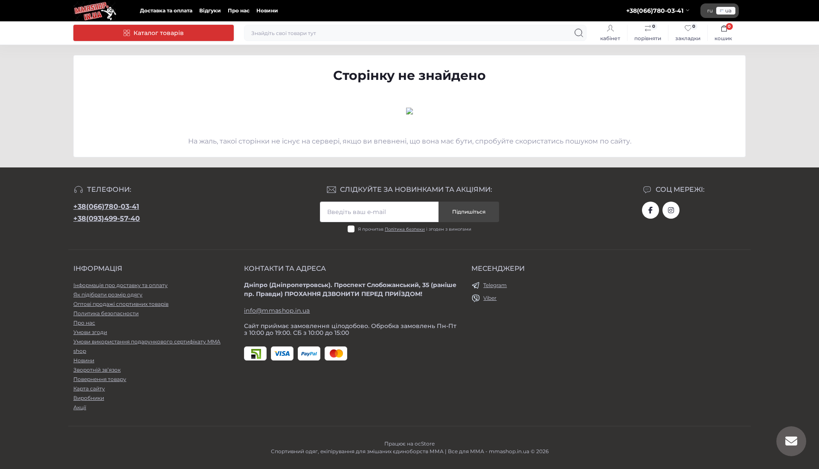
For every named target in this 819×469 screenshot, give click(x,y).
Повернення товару (99, 379)
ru (710, 10)
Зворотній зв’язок (97, 369)
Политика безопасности (106, 313)
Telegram (495, 285)
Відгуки (210, 10)
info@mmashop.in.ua (277, 310)
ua (728, 10)
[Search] (579, 33)
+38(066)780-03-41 (106, 206)
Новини (267, 10)
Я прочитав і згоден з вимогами (414, 229)
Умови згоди (90, 332)
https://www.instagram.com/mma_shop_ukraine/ (671, 210)
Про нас (239, 10)
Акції (79, 407)
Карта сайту (89, 388)
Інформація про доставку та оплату (120, 285)
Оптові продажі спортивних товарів (120, 304)
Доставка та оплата (166, 10)
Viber (490, 298)
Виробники (88, 398)
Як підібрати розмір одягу (107, 294)
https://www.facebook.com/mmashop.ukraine (650, 210)
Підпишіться (468, 211)
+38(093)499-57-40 (106, 218)
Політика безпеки (405, 229)
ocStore (425, 443)
